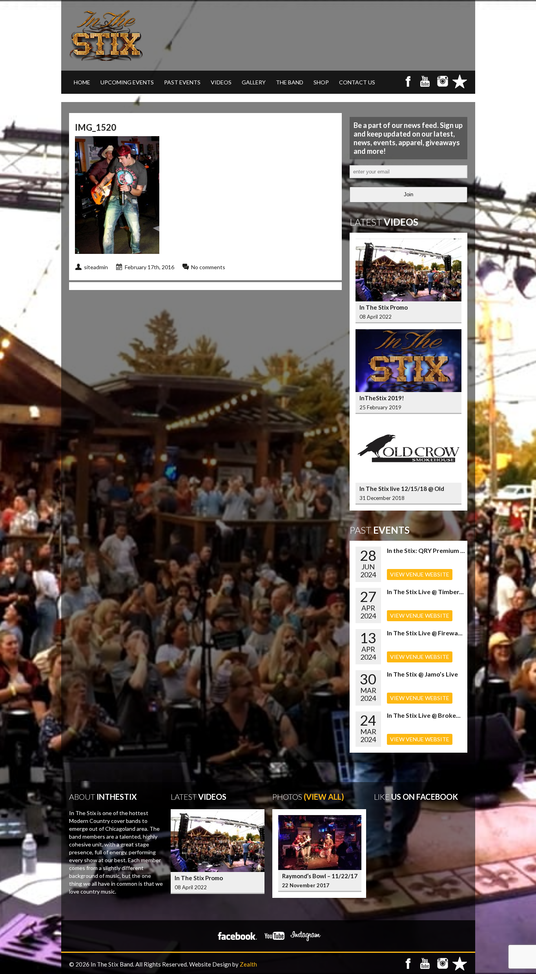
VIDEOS (221, 82)
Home (82, 82)
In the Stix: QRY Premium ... (426, 550)
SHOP (321, 82)
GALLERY (254, 82)
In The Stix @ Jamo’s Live (422, 674)
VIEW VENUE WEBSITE (419, 574)
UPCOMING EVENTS (127, 82)
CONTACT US (357, 82)
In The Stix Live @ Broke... (424, 715)
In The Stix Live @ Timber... (425, 591)
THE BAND (289, 82)
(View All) (324, 796)
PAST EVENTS (182, 82)
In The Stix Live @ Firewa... (425, 633)
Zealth (248, 964)
